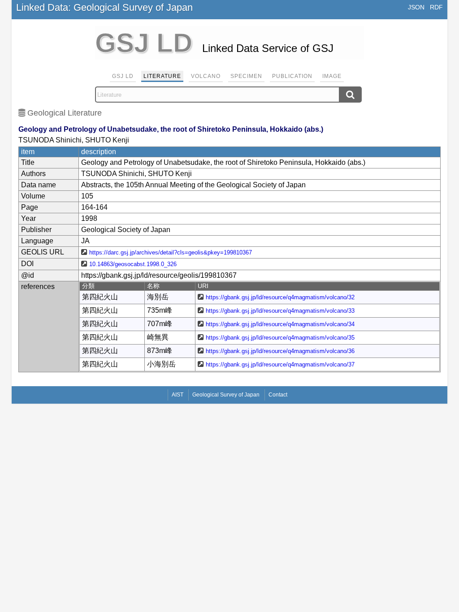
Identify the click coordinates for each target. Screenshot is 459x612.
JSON (416, 7)
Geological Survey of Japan (226, 395)
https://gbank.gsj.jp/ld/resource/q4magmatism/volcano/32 (280, 297)
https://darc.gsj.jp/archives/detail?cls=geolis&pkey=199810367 (170, 252)
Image (332, 76)
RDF (436, 7)
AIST (177, 395)
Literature (162, 76)
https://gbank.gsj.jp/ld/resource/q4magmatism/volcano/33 (280, 310)
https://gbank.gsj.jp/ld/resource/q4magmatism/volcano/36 (280, 351)
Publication (292, 76)
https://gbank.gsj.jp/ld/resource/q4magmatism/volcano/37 (280, 364)
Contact (277, 395)
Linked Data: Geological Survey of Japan (104, 7)
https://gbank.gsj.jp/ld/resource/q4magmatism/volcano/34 (280, 324)
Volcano (206, 76)
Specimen (246, 76)
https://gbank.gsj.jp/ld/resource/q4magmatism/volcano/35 (280, 337)
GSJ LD (123, 76)
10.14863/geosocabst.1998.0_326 (133, 264)
